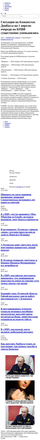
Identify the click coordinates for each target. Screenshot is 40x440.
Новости (7, 3)
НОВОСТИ (10, 37)
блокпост (8, 123)
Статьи (7, 4)
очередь (7, 127)
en (5, 13)
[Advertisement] (20, 149)
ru (1, 13)
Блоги (7, 10)
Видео (7, 8)
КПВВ (7, 125)
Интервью (8, 6)
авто (6, 121)
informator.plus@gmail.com (14, 438)
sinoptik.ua (19, 187)
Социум (17, 37)
